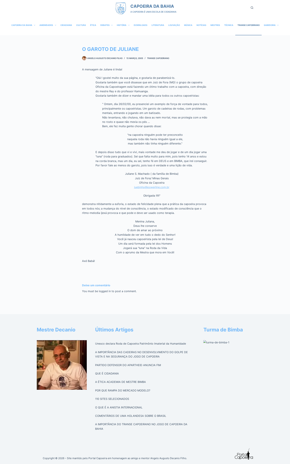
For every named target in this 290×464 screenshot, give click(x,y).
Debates (105, 25)
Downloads (140, 25)
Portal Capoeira (97, 458)
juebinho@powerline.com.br (151, 187)
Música (188, 25)
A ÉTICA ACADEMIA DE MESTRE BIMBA (120, 382)
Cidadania (66, 25)
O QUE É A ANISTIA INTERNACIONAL (118, 407)
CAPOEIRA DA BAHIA (152, 6)
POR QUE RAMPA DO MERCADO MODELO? (122, 390)
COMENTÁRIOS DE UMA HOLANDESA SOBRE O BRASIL (130, 415)
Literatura (158, 25)
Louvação (174, 25)
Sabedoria (270, 25)
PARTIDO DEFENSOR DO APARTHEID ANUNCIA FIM (128, 365)
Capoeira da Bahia (21, 25)
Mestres (215, 25)
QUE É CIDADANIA (107, 373)
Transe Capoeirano (248, 25)
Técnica (228, 25)
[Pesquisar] (252, 7)
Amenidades (46, 25)
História (121, 25)
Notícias (201, 25)
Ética (93, 25)
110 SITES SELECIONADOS (112, 398)
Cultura (81, 25)
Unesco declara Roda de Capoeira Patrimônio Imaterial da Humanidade (140, 343)
